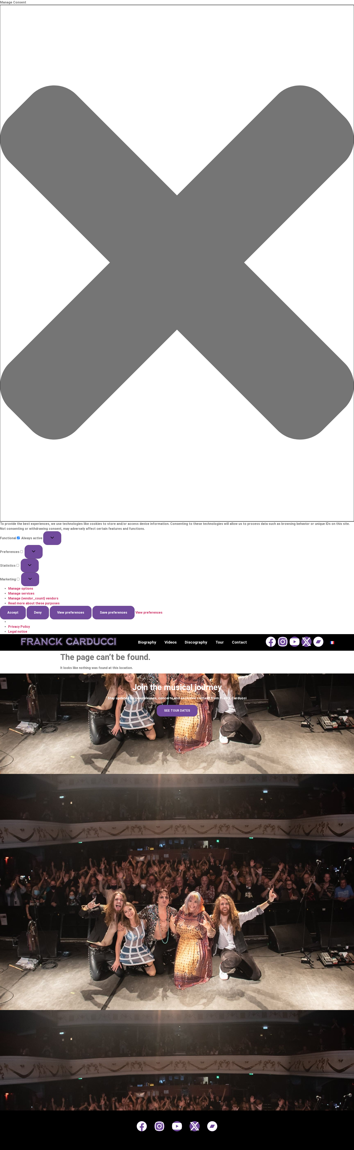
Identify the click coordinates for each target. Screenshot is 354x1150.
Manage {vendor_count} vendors (33, 598)
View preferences (70, 612)
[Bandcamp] (318, 642)
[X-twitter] (306, 642)
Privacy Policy (19, 627)
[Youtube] (294, 642)
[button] (177, 263)
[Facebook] (271, 642)
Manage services (21, 593)
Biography (147, 642)
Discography (196, 642)
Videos (171, 642)
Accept (12, 612)
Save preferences (113, 612)
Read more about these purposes (34, 603)
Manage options (20, 588)
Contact (239, 642)
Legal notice (17, 632)
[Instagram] (283, 642)
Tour (220, 642)
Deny (38, 612)
